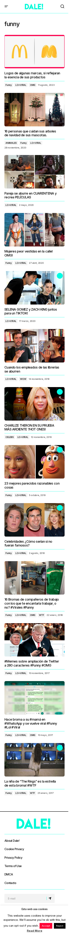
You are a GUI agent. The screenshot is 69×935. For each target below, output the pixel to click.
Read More (34, 930)
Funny (9, 85)
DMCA (8, 874)
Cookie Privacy (14, 849)
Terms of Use (13, 866)
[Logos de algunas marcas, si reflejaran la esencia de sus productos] (34, 51)
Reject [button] (59, 925)
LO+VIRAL (20, 85)
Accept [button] (46, 925)
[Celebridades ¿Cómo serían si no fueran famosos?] (34, 520)
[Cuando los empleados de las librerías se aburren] (34, 345)
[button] (6, 6)
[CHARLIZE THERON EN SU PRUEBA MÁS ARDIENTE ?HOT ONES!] (34, 404)
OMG (32, 85)
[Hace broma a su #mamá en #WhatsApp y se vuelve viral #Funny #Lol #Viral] (34, 698)
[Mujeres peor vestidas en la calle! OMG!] (34, 229)
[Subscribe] (50, 898)
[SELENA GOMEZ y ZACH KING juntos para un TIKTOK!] (34, 288)
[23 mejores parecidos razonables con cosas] (34, 462)
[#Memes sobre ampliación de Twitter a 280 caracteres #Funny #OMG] (34, 640)
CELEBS (10, 437)
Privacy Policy (13, 857)
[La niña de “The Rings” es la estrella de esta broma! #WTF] (34, 760)
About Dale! (11, 840)
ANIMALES (11, 143)
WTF (41, 615)
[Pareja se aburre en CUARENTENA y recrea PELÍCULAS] (34, 172)
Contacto (10, 883)
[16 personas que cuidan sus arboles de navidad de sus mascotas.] (34, 109)
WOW (23, 379)
